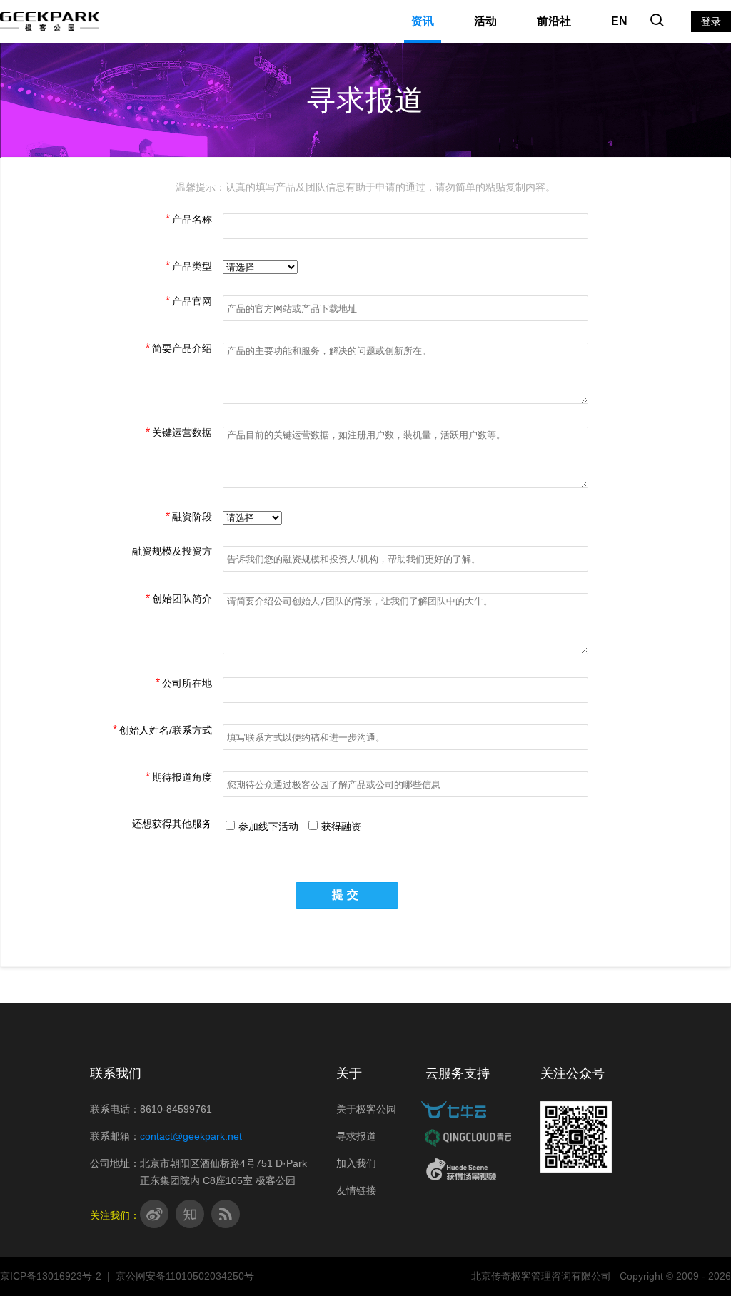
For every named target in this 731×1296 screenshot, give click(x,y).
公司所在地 (187, 683)
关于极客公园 (366, 1109)
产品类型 (192, 266)
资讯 (422, 21)
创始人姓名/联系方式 (165, 730)
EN (619, 21)
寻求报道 (356, 1136)
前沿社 (554, 21)
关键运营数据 (182, 432)
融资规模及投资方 (172, 551)
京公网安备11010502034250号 (185, 1276)
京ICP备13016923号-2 (50, 1276)
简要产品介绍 (182, 348)
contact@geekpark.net (191, 1136)
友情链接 (356, 1190)
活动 (485, 21)
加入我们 (356, 1163)
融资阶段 (192, 516)
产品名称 (192, 219)
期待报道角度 (182, 777)
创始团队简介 (182, 598)
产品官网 (192, 301)
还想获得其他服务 (172, 824)
